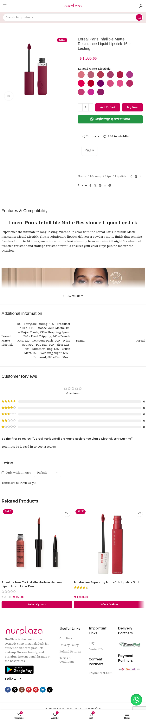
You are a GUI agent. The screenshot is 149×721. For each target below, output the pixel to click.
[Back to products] (135, 176)
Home (82, 176)
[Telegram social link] (109, 185)
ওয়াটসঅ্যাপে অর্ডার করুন (112, 119)
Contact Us (96, 649)
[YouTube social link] (29, 690)
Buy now (132, 107)
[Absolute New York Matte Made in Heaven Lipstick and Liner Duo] (37, 543)
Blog (91, 643)
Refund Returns (70, 652)
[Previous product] (131, 176)
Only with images (18, 472)
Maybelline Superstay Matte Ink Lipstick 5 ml (106, 582)
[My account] (141, 6)
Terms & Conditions (67, 660)
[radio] (81, 74)
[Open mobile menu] (5, 6)
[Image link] (24, 630)
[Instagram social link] (22, 690)
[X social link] (95, 185)
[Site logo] (73, 5)
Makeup (95, 176)
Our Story (66, 638)
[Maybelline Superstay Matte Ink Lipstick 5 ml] (109, 543)
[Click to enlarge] (8, 96)
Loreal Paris (104, 232)
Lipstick (120, 176)
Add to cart (107, 107)
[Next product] (140, 176)
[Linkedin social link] (105, 185)
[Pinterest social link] (100, 185)
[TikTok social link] (50, 690)
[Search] (139, 17)
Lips (108, 176)
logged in (26, 446)
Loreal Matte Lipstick (94, 69)
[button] (110, 119)
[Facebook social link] (90, 185)
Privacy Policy (69, 645)
